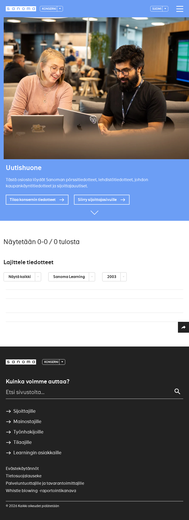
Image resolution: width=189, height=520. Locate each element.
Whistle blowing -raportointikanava (41, 490)
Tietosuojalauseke (23, 475)
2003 (112, 276)
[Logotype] (21, 362)
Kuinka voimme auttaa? (37, 381)
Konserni (49, 8)
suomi (157, 8)
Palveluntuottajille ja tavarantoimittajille (45, 483)
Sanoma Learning (69, 276)
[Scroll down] (94, 213)
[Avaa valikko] (178, 9)
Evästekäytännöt (22, 468)
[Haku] (177, 391)
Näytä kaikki (20, 276)
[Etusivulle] (21, 8)
